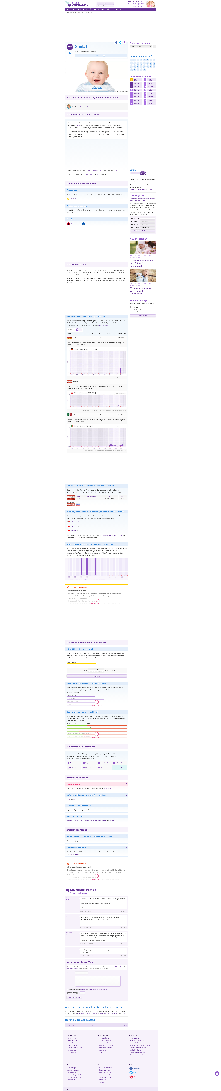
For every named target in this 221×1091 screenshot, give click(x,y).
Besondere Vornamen (105, 1045)
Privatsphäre (141, 1089)
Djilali (93, 171)
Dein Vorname (135, 218)
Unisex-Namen (72, 1043)
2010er (136, 87)
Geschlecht (134, 221)
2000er (136, 90)
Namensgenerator (73, 1052)
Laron (107, 1013)
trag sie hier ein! (108, 788)
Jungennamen (71, 1038)
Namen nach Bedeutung (106, 1040)
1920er (150, 90)
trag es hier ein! (74, 854)
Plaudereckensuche (104, 1072)
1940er (150, 83)
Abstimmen (97, 676)
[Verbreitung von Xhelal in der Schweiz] (73, 504)
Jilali (89, 171)
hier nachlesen (103, 325)
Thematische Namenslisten (107, 1043)
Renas (116, 1013)
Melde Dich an (119, 967)
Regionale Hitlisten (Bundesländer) (140, 1045)
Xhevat (103, 821)
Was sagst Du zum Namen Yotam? (141, 189)
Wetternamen (71, 1080)
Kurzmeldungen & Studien (76, 1075)
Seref (83, 1013)
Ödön (112, 1013)
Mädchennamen (72, 1040)
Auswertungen (72, 1072)
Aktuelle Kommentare (105, 1068)
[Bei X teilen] (120, 43)
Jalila (87, 174)
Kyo (103, 1013)
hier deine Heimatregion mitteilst (112, 535)
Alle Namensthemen (105, 1048)
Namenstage (71, 1068)
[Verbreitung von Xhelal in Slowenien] (78, 504)
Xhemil (92, 821)
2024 (135, 80)
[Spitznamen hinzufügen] (126, 806)
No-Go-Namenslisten (105, 1077)
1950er (150, 80)
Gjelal (115, 171)
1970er (136, 100)
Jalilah (91, 174)
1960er (136, 103)
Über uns (107, 1089)
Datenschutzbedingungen (98, 989)
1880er (150, 103)
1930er (150, 87)
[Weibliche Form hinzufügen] (126, 784)
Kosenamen (102, 1050)
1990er (136, 93)
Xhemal (87, 821)
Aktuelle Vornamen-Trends (138, 1055)
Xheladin (69, 821)
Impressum (150, 1089)
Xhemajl (81, 821)
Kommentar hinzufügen (80, 893)
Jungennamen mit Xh (97, 1025)
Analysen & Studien (73, 1070)
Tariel (123, 1013)
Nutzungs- (83, 989)
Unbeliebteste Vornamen (137, 1052)
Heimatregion (135, 227)
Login (105, 3)
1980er (136, 97)
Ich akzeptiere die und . (87, 989)
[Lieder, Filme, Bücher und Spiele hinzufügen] (126, 848)
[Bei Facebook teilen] (116, 43)
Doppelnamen (72, 1045)
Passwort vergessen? (108, 6)
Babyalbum (102, 1080)
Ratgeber (101, 1052)
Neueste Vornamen (73, 1055)
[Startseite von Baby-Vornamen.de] (76, 6)
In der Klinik (135, 311)
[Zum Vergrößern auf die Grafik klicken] (96, 569)
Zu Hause (135, 307)
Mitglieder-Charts (135, 1050)
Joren (78, 1013)
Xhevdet (111, 821)
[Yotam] (138, 177)
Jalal (78, 125)
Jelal (100, 171)
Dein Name (70, 973)
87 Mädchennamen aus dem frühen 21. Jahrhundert (141, 263)
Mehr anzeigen (118, 767)
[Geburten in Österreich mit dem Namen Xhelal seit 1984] (69, 504)
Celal (97, 171)
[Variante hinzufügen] (126, 795)
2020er (136, 83)
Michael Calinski (85, 106)
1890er (150, 100)
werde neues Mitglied (73, 968)
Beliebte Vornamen (135, 1038)
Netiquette (101, 1082)
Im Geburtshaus (137, 309)
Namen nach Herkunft (74, 1048)
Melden (125, 911)
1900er (150, 97)
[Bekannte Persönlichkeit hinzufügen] (126, 836)
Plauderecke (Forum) (105, 1070)
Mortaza (88, 1013)
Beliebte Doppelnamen (136, 1040)
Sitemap (120, 1089)
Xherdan (98, 821)
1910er (150, 93)
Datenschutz (132, 1089)
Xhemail (75, 821)
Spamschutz (71, 993)
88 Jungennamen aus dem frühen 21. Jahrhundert (140, 291)
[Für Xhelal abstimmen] (104, 56)
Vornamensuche (72, 1050)
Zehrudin (94, 1013)
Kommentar (70, 977)
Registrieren (99, 6)
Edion (100, 1013)
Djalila (99, 174)
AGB (126, 1089)
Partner (114, 1089)
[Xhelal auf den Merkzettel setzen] (124, 43)
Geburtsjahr (134, 224)
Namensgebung (103, 1038)
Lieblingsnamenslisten (105, 1075)
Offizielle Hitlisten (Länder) (138, 1043)
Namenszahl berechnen (75, 1077)
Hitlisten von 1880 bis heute (138, 1048)
